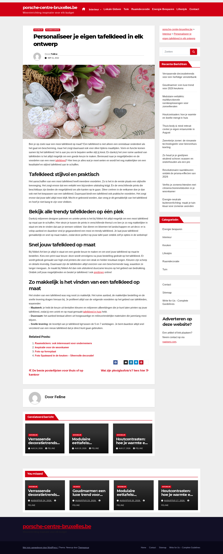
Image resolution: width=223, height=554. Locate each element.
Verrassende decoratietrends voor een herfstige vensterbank (44, 496)
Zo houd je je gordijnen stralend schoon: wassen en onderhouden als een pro (177, 158)
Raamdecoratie (140, 9)
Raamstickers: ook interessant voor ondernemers (63, 343)
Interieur (94, 9)
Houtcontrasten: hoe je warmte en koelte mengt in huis (177, 496)
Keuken (166, 245)
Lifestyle (182, 9)
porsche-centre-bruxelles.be (50, 7)
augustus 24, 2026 (41, 501)
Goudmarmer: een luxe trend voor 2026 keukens (89, 495)
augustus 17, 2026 (174, 501)
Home (143, 547)
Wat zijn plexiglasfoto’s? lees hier (123, 370)
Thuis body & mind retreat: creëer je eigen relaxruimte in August (178, 129)
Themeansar (83, 547)
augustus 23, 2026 (85, 501)
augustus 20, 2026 (130, 501)
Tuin (126, 9)
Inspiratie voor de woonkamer (52, 347)
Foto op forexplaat (45, 351)
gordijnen (99, 272)
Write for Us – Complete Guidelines (184, 547)
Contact (194, 9)
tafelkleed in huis (92, 311)
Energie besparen (163, 9)
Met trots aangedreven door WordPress (40, 547)
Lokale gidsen (112, 9)
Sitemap (167, 292)
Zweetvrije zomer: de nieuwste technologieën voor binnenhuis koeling (179, 144)
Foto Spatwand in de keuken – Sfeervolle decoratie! (64, 355)
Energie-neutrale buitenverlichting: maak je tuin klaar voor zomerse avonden (178, 202)
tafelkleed (60, 160)
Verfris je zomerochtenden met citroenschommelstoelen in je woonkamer (179, 188)
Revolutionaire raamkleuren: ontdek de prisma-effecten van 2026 (179, 173)
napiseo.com (169, 342)
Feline (54, 54)
